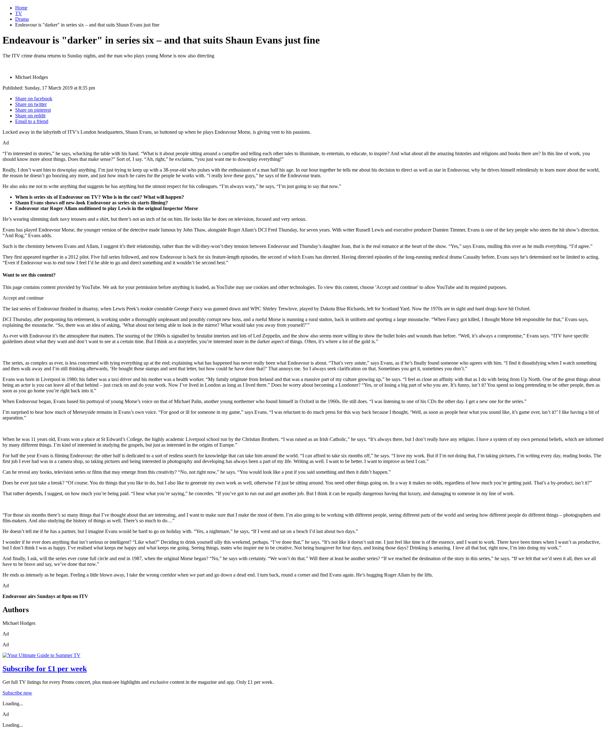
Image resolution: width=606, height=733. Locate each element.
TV (18, 13)
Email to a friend (31, 121)
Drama (22, 19)
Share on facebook (33, 98)
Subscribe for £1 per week (45, 669)
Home (21, 7)
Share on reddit (30, 115)
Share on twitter (31, 104)
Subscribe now (17, 692)
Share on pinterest (33, 110)
